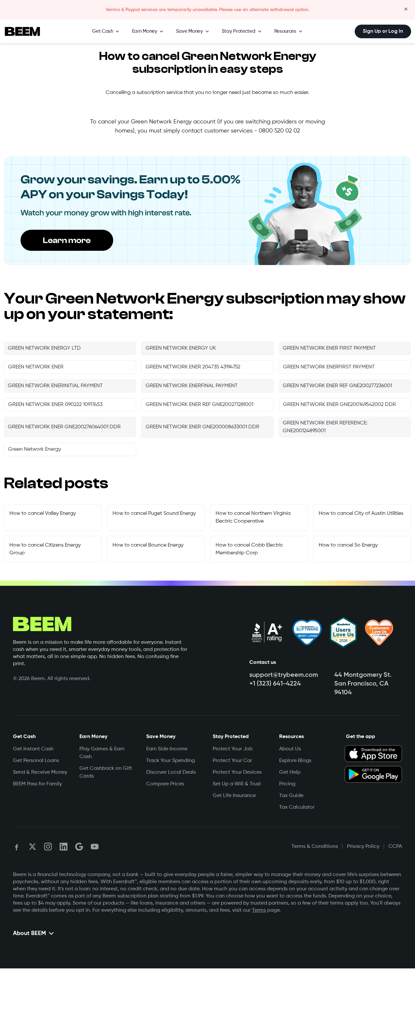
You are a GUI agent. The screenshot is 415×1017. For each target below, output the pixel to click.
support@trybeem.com (283, 675)
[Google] (79, 846)
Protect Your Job (233, 749)
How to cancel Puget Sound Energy (154, 513)
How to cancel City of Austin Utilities (361, 513)
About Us (290, 749)
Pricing (287, 784)
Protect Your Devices (237, 772)
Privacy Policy (363, 846)
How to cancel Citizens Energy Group (45, 549)
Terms (259, 910)
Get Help (290, 772)
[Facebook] (17, 846)
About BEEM (29, 933)
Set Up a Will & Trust (237, 784)
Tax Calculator (296, 807)
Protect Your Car (232, 760)
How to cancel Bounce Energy (148, 545)
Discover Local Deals (171, 772)
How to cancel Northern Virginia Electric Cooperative (253, 517)
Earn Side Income (166, 749)
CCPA (395, 846)
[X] (32, 846)
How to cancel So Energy (348, 545)
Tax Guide (291, 795)
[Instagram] (48, 846)
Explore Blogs (295, 760)
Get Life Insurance (234, 795)
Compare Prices (165, 784)
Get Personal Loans (36, 760)
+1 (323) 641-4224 (275, 684)
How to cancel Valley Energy (42, 513)
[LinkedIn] (63, 846)
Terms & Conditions (314, 846)
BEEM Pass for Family (37, 784)
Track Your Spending (170, 760)
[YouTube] (95, 846)
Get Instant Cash (33, 749)
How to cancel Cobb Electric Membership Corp (249, 549)
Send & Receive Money (40, 772)
